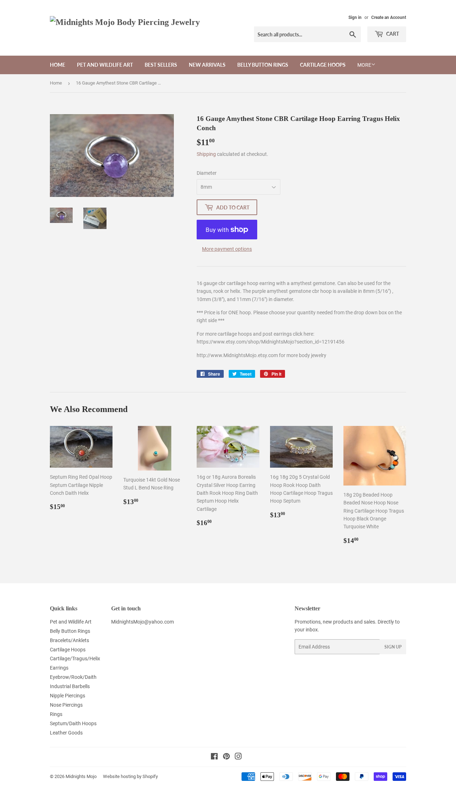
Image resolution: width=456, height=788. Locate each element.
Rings (56, 714)
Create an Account (388, 17)
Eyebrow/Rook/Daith (73, 677)
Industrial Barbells (70, 686)
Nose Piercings (66, 705)
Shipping (206, 154)
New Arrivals (207, 65)
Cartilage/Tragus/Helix (75, 658)
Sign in (355, 17)
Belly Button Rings (262, 65)
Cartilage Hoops (323, 65)
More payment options (227, 249)
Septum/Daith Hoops (73, 723)
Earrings (59, 668)
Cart (392, 34)
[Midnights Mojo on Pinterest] (226, 757)
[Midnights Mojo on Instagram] (238, 757)
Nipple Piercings (67, 695)
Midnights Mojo (81, 776)
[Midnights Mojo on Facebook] (214, 757)
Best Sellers (161, 65)
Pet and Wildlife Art (105, 65)
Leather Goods (66, 733)
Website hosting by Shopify (130, 776)
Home (57, 65)
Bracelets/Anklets (69, 640)
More (364, 65)
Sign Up (392, 647)
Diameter (207, 173)
